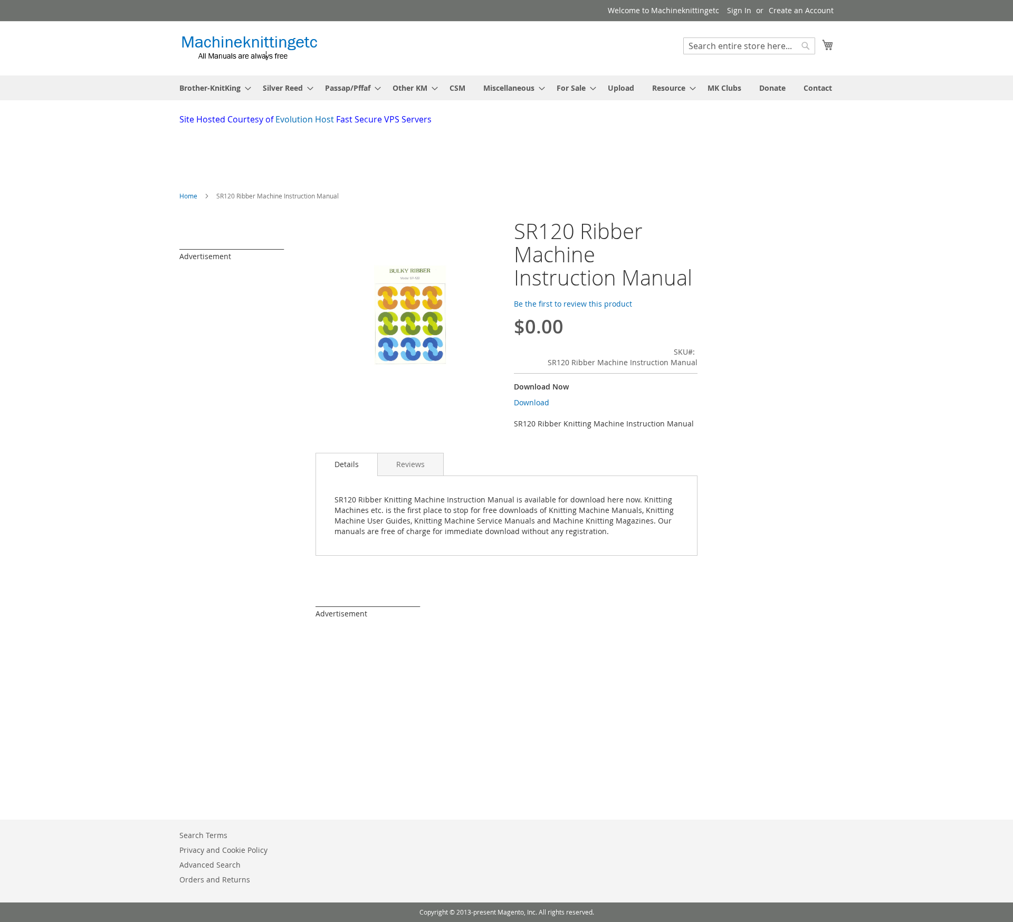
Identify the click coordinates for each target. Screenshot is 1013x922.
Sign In (739, 10)
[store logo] (249, 47)
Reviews (410, 464)
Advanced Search (210, 865)
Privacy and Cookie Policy (223, 850)
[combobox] (749, 45)
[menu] (506, 87)
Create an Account (801, 10)
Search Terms (203, 835)
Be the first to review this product (573, 304)
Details (347, 464)
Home (188, 196)
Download (531, 402)
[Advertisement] (435, 154)
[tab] (347, 464)
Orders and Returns (214, 880)
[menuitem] (212, 87)
